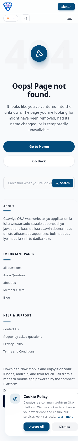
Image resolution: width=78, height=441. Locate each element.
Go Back (39, 161)
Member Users (13, 290)
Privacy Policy (13, 344)
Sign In (66, 7)
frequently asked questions (22, 336)
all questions (12, 267)
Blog (6, 297)
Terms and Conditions (19, 351)
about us (9, 282)
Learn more (65, 417)
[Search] (26, 18)
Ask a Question (14, 275)
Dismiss (64, 427)
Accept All (36, 427)
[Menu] (70, 18)
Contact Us (11, 329)
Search (65, 183)
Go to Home (39, 146)
